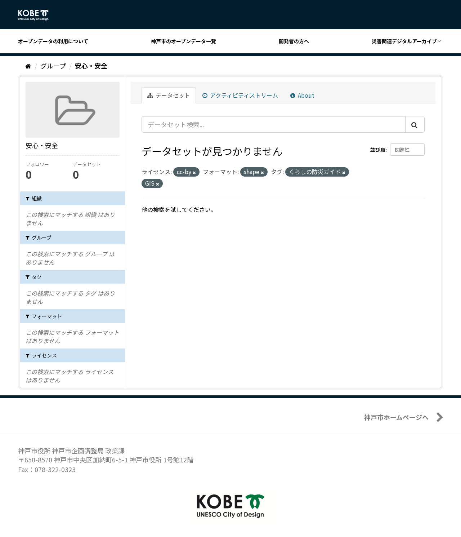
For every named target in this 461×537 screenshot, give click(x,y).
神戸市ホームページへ (396, 417)
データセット (172, 95)
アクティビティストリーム (243, 95)
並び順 (377, 149)
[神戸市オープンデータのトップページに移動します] (37, 15)
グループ (53, 65)
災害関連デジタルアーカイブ (404, 41)
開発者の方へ (294, 41)
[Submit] (415, 124)
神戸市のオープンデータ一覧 (183, 41)
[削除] (194, 172)
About (305, 95)
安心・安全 (91, 65)
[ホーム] (28, 65)
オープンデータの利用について (53, 41)
